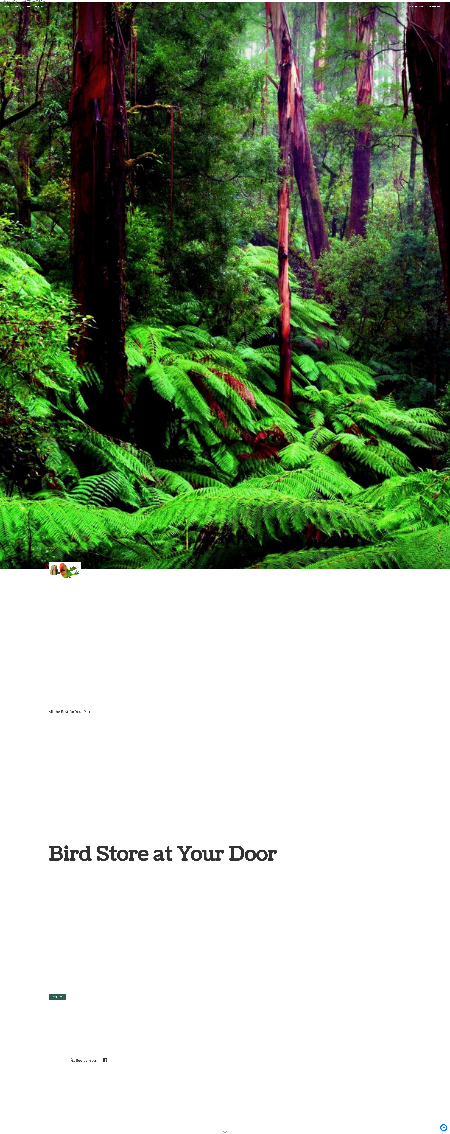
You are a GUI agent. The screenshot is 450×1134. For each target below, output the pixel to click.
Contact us (38, 6)
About (16, 6)
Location (26, 6)
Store (7, 6)
